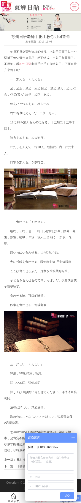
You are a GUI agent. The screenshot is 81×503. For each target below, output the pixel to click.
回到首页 (14, 501)
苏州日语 (25, 64)
